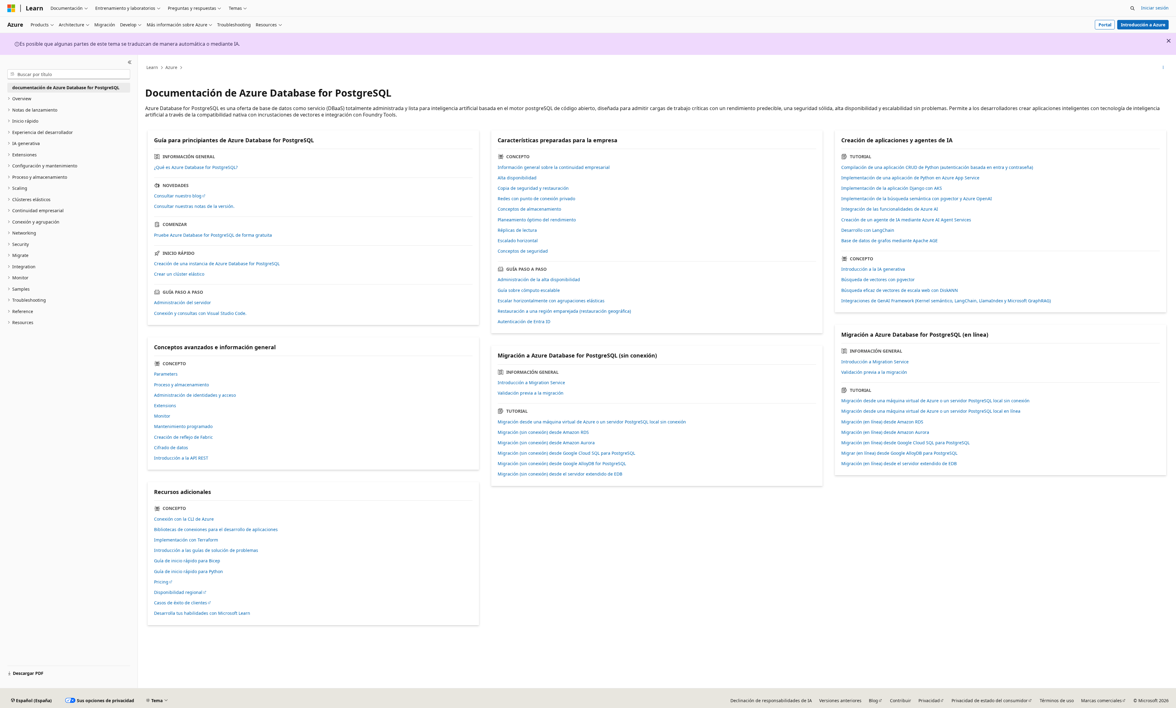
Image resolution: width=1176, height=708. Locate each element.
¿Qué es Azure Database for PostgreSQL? (196, 167)
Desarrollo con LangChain (867, 230)
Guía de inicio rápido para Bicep (187, 561)
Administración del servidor (182, 302)
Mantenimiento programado (183, 426)
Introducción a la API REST (181, 458)
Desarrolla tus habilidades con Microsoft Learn (202, 613)
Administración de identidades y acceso (195, 395)
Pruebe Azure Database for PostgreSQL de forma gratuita (213, 235)
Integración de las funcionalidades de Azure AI (889, 209)
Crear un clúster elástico (179, 274)
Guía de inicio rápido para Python (188, 571)
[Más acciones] (1163, 68)
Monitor (162, 416)
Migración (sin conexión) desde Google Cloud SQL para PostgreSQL (566, 453)
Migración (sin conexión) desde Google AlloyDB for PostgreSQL (562, 463)
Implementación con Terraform (186, 540)
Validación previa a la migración (531, 393)
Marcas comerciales (1101, 700)
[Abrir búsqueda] (1132, 8)
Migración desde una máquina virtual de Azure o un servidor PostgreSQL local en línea (930, 411)
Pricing (161, 582)
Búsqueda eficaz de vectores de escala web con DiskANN (899, 290)
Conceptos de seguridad (523, 251)
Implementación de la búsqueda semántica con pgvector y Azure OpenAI (916, 198)
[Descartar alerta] (1169, 41)
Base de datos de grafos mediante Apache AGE (889, 240)
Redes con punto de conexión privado (536, 198)
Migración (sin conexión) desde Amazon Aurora (546, 443)
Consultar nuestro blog (178, 196)
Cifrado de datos (171, 447)
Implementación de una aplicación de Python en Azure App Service (910, 178)
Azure (171, 67)
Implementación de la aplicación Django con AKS (891, 188)
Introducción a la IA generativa (873, 269)
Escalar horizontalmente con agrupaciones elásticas (551, 301)
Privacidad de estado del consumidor (990, 700)
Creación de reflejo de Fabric (183, 437)
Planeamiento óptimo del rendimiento (537, 220)
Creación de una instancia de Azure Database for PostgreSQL (217, 263)
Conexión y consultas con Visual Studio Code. (200, 313)
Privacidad (929, 700)
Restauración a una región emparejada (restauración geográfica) (564, 311)
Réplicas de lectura (517, 230)
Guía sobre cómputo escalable (529, 290)
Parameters (166, 374)
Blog (873, 700)
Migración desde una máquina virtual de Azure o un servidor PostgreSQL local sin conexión (592, 422)
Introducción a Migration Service (531, 382)
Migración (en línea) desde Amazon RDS (882, 422)
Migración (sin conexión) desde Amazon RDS (543, 432)
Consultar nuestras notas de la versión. (194, 206)
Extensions (165, 405)
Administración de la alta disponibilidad (539, 279)
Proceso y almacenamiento (181, 385)
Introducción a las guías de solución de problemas (206, 550)
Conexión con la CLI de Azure (184, 519)
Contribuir (900, 700)
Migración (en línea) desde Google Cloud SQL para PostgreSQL (905, 443)
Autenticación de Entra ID (524, 321)
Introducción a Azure (1143, 25)
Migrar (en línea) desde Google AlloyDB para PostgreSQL (899, 453)
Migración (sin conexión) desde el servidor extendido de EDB (560, 474)
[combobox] (68, 74)
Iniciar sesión (1155, 8)
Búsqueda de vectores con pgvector (878, 279)
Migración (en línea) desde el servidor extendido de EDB (899, 463)
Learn (152, 67)
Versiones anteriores (840, 700)
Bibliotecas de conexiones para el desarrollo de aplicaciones (216, 529)
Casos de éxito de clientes (180, 603)
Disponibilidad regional (178, 592)
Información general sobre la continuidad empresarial (554, 167)
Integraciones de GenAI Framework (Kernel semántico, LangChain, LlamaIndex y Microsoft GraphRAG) (946, 301)
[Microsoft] (11, 8)
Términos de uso (1057, 700)
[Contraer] (129, 62)
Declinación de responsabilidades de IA (771, 700)
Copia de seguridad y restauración (533, 188)
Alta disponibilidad (517, 178)
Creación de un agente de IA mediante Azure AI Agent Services (906, 220)
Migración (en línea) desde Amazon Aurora (885, 432)
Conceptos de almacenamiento (529, 209)
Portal (1105, 25)
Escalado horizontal (518, 240)
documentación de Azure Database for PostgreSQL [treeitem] (65, 87)
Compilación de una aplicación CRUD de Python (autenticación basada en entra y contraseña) (937, 167)
